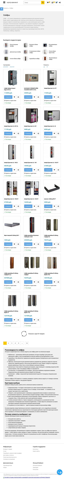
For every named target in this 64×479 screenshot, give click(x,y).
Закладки (35, 467)
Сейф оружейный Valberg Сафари (31, 273)
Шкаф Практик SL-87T (50, 88)
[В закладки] (14, 97)
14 (27, 343)
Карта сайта (36, 451)
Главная (5, 8)
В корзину (8, 97)
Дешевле (5, 67)
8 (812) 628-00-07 (12, 2)
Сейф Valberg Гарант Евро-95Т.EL (9, 89)
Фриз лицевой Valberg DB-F (11, 235)
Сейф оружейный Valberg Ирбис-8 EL (51, 273)
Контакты (35, 449)
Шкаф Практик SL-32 (50, 126)
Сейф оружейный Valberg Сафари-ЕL (51, 236)
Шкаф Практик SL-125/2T (31, 199)
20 (44, 67)
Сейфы (11, 8)
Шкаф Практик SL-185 (30, 162)
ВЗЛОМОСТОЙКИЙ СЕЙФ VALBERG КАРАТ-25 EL (31, 89)
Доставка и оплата (8, 455)
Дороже (12, 67)
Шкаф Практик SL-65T (30, 126)
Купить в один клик (10, 100)
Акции (5, 467)
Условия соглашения (9, 459)
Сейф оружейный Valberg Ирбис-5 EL (31, 311)
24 (47, 67)
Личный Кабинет (37, 465)
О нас (4, 451)
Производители (7, 465)
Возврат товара (7, 449)
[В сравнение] (18, 97)
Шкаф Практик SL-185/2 (11, 162)
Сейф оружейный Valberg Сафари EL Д (11, 273)
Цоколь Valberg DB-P (50, 199)
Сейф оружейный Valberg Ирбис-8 (11, 311)
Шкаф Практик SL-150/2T (11, 199)
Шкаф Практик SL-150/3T (51, 162)
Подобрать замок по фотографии (12, 453)
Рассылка (35, 469)
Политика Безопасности (9, 457)
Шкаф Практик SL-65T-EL (11, 126)
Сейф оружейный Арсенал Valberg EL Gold (31, 236)
